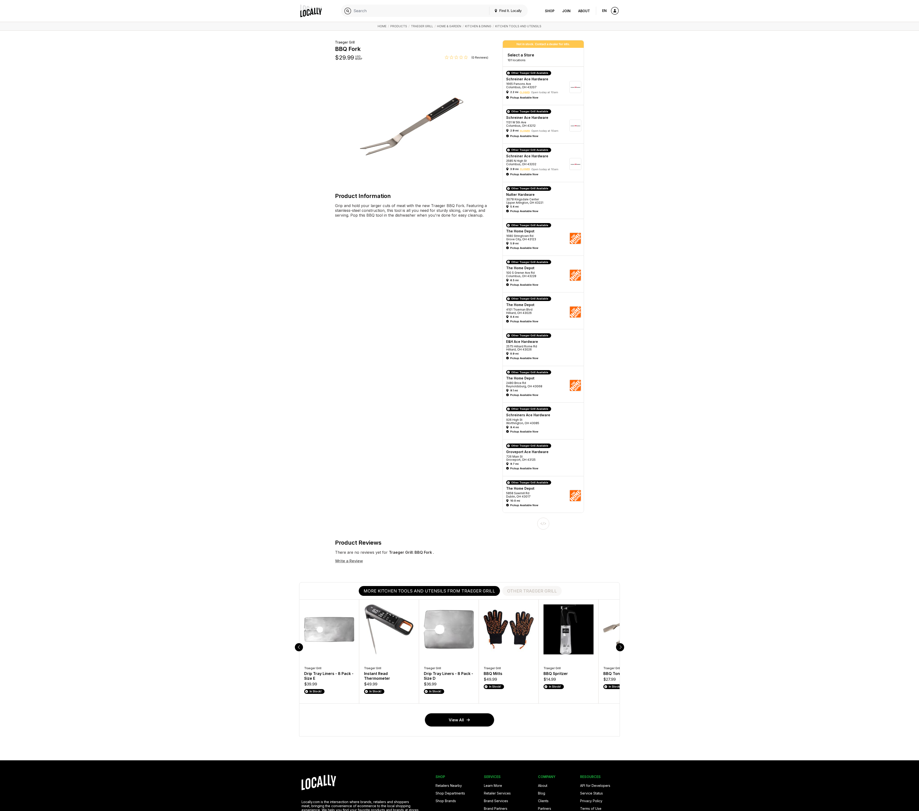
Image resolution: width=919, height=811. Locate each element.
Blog (541, 793)
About (584, 11)
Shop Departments (450, 793)
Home (382, 26)
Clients (543, 801)
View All (456, 720)
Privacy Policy (591, 801)
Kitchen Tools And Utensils (518, 26)
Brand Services (496, 801)
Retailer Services (497, 793)
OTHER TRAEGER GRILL (532, 590)
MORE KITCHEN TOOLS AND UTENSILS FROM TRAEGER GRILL (429, 590)
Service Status (591, 793)
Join (566, 11)
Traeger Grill (422, 26)
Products (398, 26)
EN (604, 11)
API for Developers (595, 786)
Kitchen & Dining (478, 26)
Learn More (493, 786)
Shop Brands (446, 801)
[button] (545, 87)
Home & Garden (449, 26)
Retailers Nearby (449, 786)
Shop (550, 11)
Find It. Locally (510, 11)
